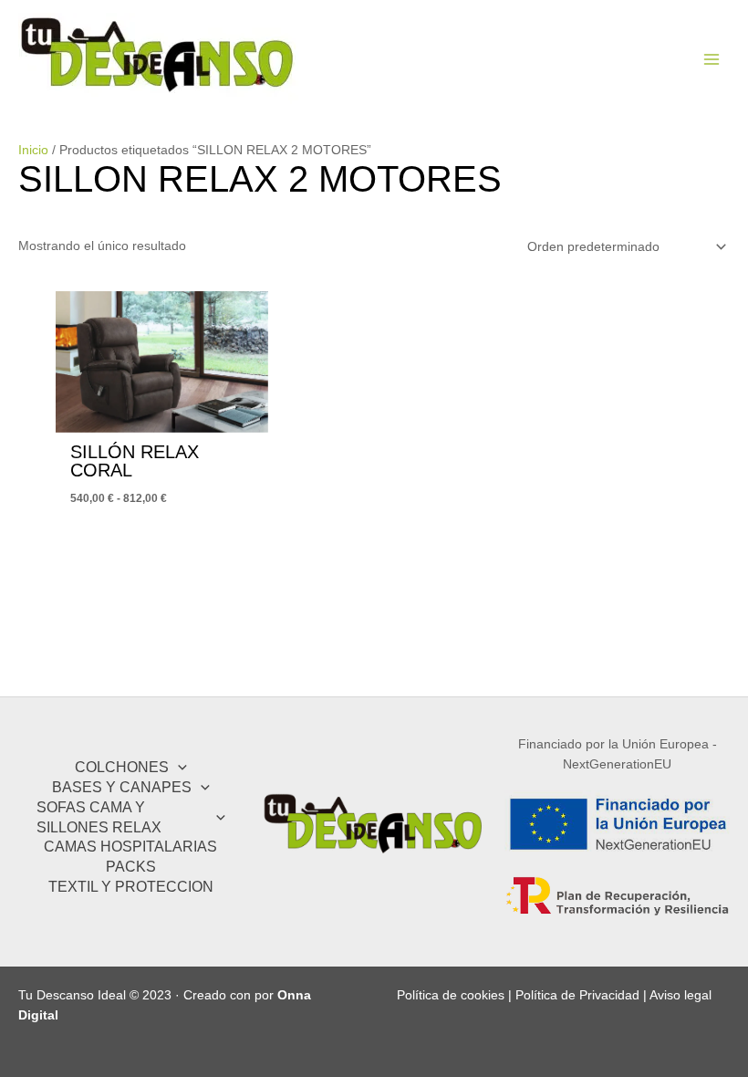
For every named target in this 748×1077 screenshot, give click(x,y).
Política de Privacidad (577, 995)
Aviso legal (680, 995)
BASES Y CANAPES (122, 787)
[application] (178, 768)
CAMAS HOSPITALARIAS (130, 846)
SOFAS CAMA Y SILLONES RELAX (98, 817)
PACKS (131, 866)
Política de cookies (450, 995)
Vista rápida (162, 417)
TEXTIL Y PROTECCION (130, 886)
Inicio (33, 150)
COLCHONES (122, 766)
